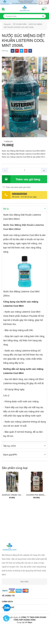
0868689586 (19, 194)
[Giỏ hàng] (43, 9)
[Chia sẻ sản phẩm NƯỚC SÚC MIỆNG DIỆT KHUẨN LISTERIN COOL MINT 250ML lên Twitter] (21, 51)
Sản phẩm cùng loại (15, 468)
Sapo (30, 622)
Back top (25, 620)
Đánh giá (9, 141)
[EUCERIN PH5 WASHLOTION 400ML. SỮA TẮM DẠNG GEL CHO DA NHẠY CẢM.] (36, 482)
